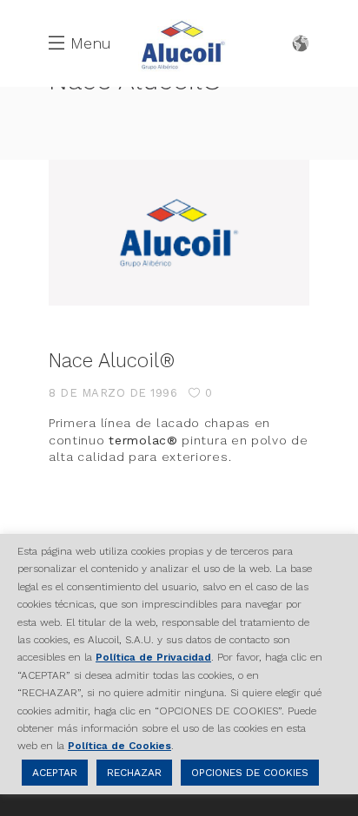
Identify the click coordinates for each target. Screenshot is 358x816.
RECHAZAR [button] (134, 773)
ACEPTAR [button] (54, 773)
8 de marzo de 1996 (113, 392)
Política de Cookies (119, 746)
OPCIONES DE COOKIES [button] (249, 773)
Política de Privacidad (153, 657)
